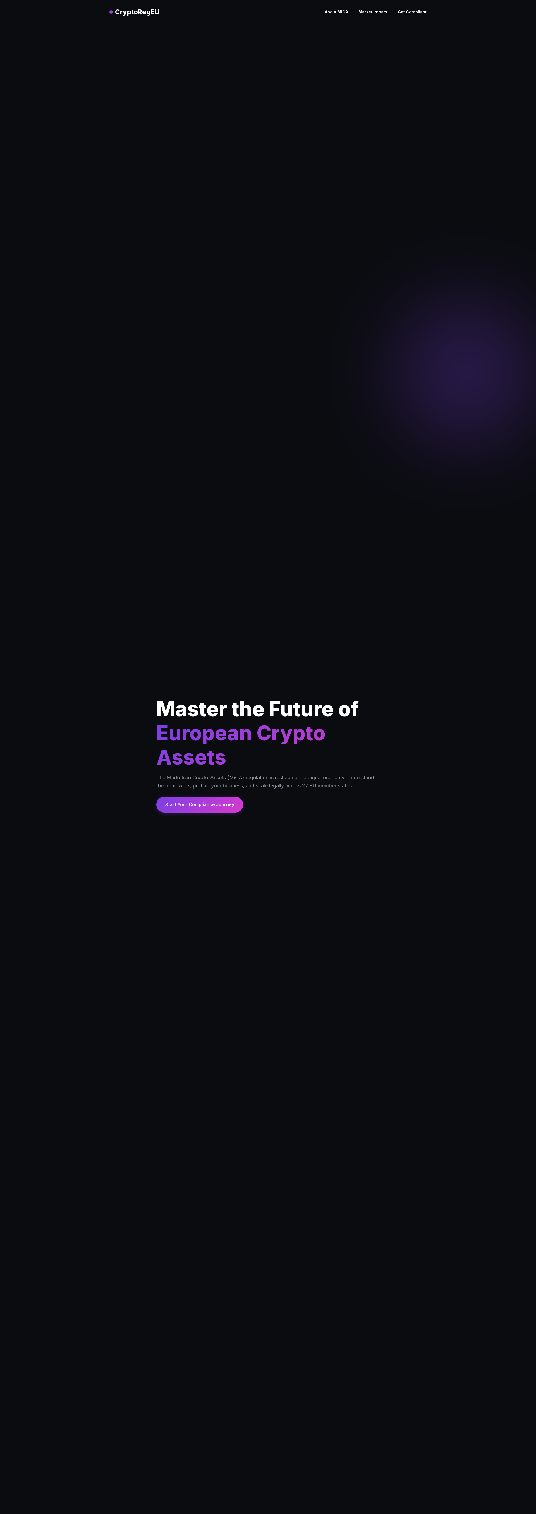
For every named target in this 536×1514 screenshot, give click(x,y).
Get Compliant (412, 11)
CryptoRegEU (137, 12)
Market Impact (372, 11)
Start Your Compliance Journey (199, 804)
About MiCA (336, 11)
